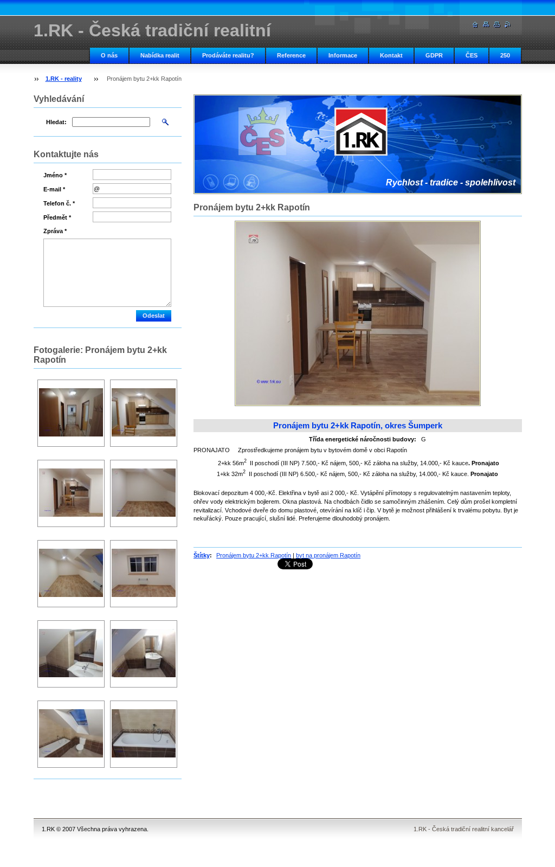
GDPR (434, 55)
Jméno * (55, 175)
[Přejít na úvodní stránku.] (475, 25)
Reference (291, 55)
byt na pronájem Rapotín (328, 555)
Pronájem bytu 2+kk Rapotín (253, 555)
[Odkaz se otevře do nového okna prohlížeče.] (358, 313)
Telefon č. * (59, 203)
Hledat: (56, 122)
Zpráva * (55, 231)
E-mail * (54, 189)
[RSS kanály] (508, 25)
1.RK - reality (64, 78)
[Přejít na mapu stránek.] (486, 25)
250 (505, 55)
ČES (471, 55)
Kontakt (391, 55)
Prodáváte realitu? (228, 55)
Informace (342, 55)
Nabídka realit (159, 55)
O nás (109, 55)
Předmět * (57, 217)
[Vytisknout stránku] (497, 25)
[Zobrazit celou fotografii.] (71, 413)
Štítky (201, 555)
